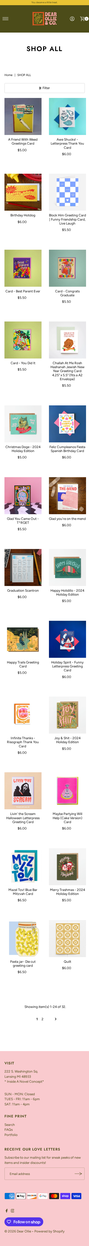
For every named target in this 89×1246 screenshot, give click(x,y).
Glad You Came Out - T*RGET (23, 521)
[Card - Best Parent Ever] (23, 268)
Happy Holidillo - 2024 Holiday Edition (67, 592)
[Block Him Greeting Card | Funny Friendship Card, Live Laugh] (67, 192)
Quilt (67, 961)
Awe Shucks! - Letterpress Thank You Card (67, 143)
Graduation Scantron (23, 590)
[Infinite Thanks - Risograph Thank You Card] (23, 715)
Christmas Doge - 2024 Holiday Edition (23, 449)
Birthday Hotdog (22, 215)
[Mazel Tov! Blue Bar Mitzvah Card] (23, 866)
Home (8, 75)
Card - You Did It (23, 363)
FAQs (8, 1130)
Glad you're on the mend (67, 519)
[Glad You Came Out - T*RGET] (23, 495)
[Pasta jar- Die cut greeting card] (23, 938)
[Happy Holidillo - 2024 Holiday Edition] (67, 567)
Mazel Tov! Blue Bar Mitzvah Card (22, 892)
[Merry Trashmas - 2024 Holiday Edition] (67, 866)
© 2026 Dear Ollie (17, 1231)
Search (9, 1125)
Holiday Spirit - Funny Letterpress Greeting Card (67, 666)
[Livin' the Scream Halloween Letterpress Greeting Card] (23, 790)
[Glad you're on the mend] (67, 495)
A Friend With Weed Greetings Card (23, 141)
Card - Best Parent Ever (22, 291)
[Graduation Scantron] (23, 567)
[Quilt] (67, 938)
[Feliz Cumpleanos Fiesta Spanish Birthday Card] (67, 423)
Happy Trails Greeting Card (23, 664)
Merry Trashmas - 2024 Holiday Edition (67, 892)
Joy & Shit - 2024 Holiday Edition (67, 740)
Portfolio (11, 1135)
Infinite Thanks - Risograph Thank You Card (23, 742)
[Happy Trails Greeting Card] (23, 639)
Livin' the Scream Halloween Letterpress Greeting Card (23, 818)
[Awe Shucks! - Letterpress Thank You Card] (67, 116)
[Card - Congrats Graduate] (67, 268)
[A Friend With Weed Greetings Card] (23, 116)
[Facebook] (7, 1211)
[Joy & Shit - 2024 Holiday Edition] (67, 715)
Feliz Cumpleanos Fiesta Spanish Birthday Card (67, 449)
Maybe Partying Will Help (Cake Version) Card (67, 818)
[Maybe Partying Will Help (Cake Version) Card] (67, 790)
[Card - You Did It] (23, 340)
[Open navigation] (5, 19)
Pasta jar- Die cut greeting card (23, 963)
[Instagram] (12, 1211)
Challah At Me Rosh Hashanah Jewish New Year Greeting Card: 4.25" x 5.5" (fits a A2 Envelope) (67, 371)
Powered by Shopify (49, 1231)
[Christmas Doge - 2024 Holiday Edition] (23, 423)
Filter (46, 88)
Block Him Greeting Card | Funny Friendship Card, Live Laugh (67, 219)
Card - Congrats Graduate (67, 293)
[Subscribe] (78, 1174)
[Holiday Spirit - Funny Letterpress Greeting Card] (67, 639)
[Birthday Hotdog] (23, 192)
